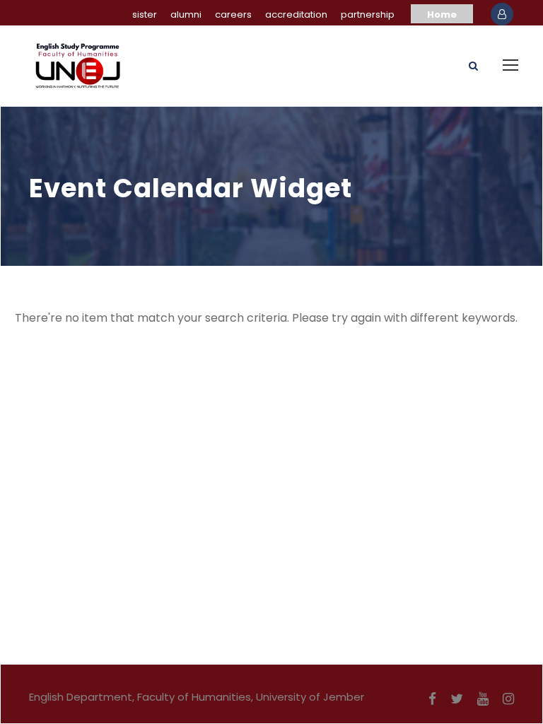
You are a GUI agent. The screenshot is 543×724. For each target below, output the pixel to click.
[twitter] (456, 699)
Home (442, 14)
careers (233, 14)
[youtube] (483, 699)
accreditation (296, 14)
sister (144, 14)
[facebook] (432, 699)
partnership (368, 14)
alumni (186, 14)
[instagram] (508, 699)
